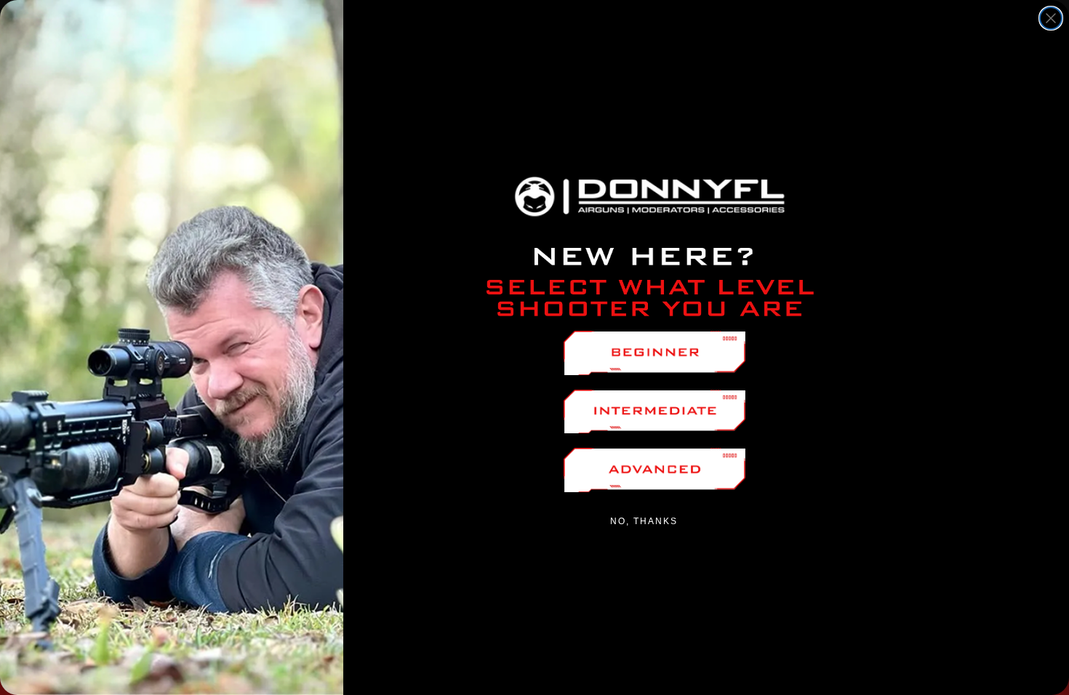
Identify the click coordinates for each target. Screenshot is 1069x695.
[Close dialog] (1051, 18)
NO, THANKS (644, 521)
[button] (654, 353)
